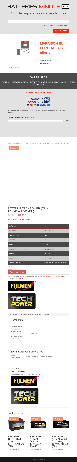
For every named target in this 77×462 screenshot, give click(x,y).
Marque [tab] (47, 314)
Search (67, 120)
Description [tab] (13, 314)
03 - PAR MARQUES (18, 126)
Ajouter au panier (17, 272)
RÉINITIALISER (32, 126)
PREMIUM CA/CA (34, 143)
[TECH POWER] (22, 295)
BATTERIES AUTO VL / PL (20, 143)
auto (16, 278)
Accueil (10, 143)
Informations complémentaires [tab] (31, 314)
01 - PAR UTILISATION (11, 126)
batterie (20, 278)
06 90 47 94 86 (61, 31)
